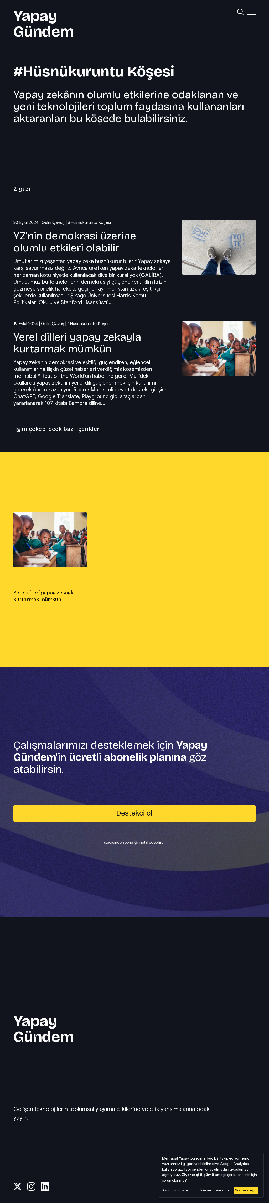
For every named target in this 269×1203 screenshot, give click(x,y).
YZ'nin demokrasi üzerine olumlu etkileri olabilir (74, 241)
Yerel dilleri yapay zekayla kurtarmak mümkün (77, 343)
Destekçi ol (134, 813)
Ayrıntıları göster (175, 1190)
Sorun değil (245, 1190)
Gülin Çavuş (53, 222)
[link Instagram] (31, 1189)
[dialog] (211, 1175)
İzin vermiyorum (215, 1190)
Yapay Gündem (43, 23)
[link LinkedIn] (45, 1189)
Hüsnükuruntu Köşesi (90, 222)
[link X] (17, 1189)
